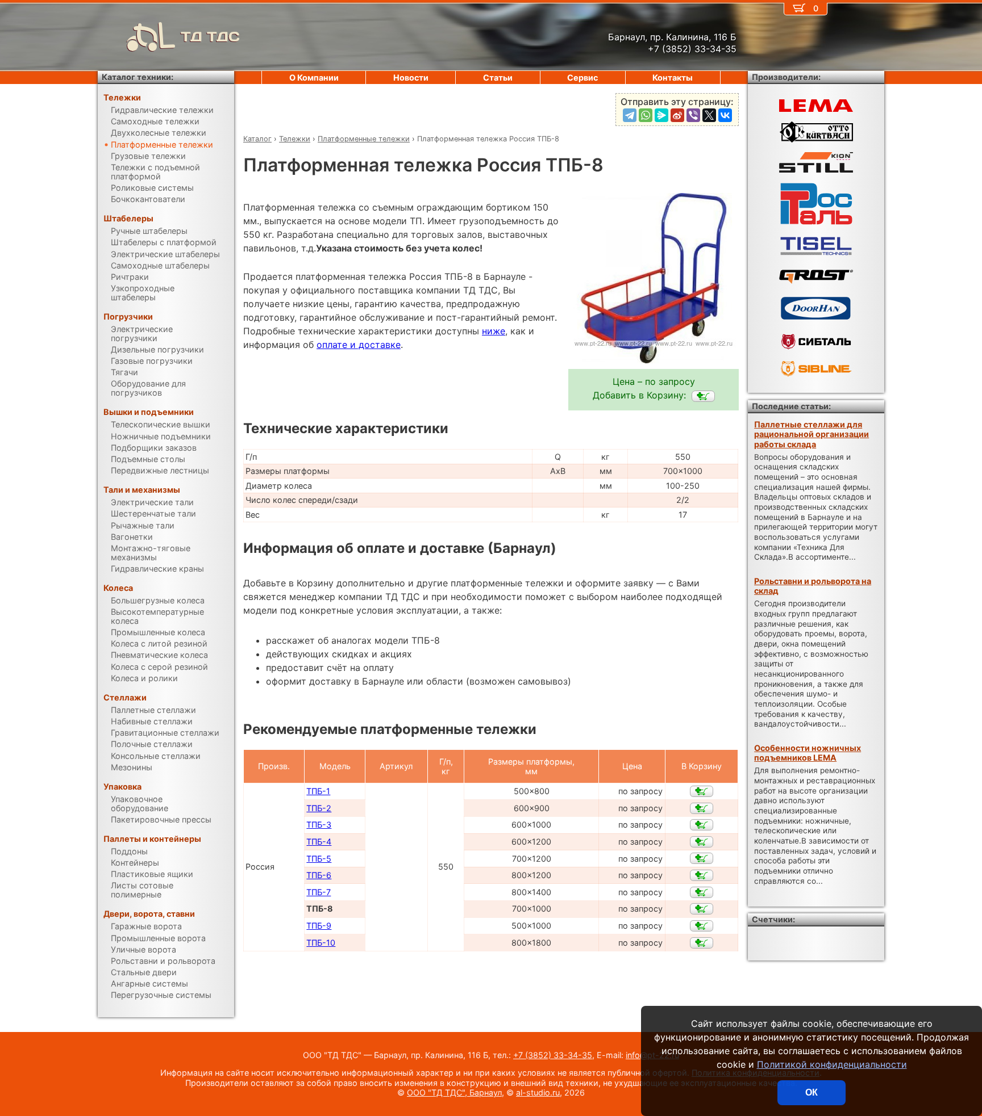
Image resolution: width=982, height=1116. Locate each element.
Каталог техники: (137, 77)
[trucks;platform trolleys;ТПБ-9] (701, 926)
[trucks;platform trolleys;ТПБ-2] (701, 808)
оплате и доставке (359, 344)
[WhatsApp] (645, 115)
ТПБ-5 (318, 858)
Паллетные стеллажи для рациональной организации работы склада (811, 434)
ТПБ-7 (318, 892)
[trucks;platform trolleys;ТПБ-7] (701, 892)
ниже (493, 331)
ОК (811, 1092)
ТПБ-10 (320, 942)
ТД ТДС (210, 36)
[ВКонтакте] (725, 115)
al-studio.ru (538, 1092)
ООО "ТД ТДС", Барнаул (454, 1092)
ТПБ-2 (318, 808)
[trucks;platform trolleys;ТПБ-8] (703, 396)
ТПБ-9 (318, 925)
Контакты (672, 77)
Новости (410, 77)
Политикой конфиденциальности (832, 1064)
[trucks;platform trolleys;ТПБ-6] (701, 875)
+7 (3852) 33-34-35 (552, 1055)
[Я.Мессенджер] (661, 115)
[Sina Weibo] (677, 115)
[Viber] (693, 115)
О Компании (314, 77)
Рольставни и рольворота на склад (812, 585)
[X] (709, 115)
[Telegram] (629, 115)
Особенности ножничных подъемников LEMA (807, 752)
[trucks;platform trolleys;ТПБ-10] (701, 943)
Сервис (582, 77)
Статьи (498, 77)
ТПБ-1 (318, 791)
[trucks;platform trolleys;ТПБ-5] (701, 858)
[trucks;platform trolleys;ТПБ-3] (701, 824)
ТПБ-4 (318, 841)
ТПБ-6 (318, 875)
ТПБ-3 (318, 824)
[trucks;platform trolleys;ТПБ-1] (701, 791)
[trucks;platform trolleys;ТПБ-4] (701, 842)
